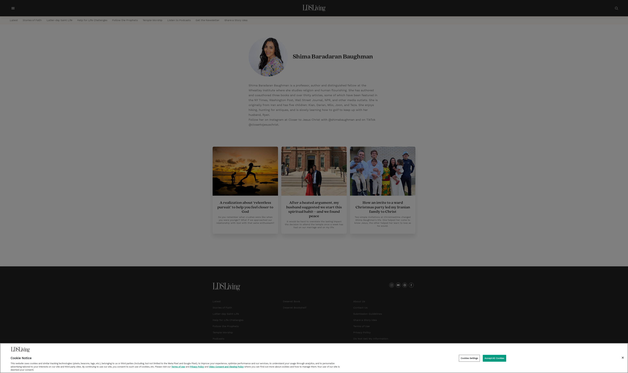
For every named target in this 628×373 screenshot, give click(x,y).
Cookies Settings (469, 358)
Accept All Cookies (494, 358)
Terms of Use (178, 366)
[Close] (622, 357)
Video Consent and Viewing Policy (226, 366)
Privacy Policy (197, 366)
